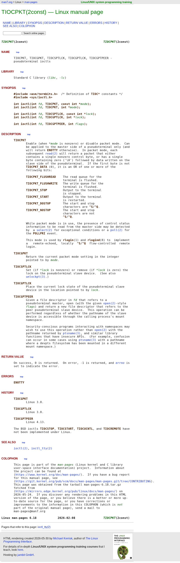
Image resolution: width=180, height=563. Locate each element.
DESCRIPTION (54, 22)
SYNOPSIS (35, 22)
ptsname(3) (72, 333)
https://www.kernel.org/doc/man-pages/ (48, 474)
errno (120, 363)
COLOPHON (27, 26)
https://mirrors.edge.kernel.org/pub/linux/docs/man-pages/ (65, 491)
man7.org (6, 2)
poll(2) (116, 230)
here (20, 549)
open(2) (109, 303)
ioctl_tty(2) (41, 448)
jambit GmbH (25, 554)
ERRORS (96, 22)
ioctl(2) (21, 448)
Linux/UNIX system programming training (106, 2)
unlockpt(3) (35, 276)
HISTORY (111, 22)
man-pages (30, 2)
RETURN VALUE (77, 22)
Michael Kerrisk (62, 538)
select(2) (44, 230)
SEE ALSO (10, 26)
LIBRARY (19, 22)
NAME (7, 22)
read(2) (51, 153)
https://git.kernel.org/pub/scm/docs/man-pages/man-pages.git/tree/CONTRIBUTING (83, 481)
